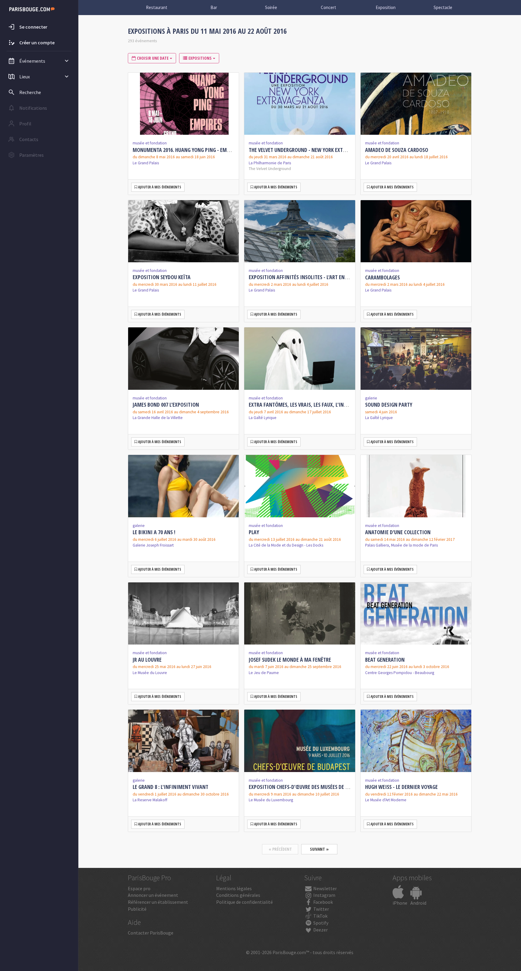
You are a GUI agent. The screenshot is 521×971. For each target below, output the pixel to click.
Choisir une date (153, 58)
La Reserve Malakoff (150, 799)
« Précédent (280, 849)
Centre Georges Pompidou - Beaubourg (399, 672)
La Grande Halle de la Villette (158, 417)
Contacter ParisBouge (150, 933)
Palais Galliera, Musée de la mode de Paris (401, 545)
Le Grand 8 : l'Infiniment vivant (170, 786)
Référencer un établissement (158, 902)
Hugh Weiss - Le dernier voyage (401, 786)
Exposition (386, 7)
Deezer (320, 930)
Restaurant (156, 7)
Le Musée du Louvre (150, 672)
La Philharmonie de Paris (270, 163)
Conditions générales (238, 895)
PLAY (254, 532)
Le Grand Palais (146, 163)
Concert (328, 7)
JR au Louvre (147, 659)
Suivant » (319, 849)
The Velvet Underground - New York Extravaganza (309, 149)
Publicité (137, 909)
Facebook (322, 902)
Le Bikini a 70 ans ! (154, 532)
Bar (213, 7)
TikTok (319, 916)
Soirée (271, 7)
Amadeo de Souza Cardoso (396, 149)
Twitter (320, 909)
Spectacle (443, 7)
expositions (200, 58)
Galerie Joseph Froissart (153, 545)
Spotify (320, 923)
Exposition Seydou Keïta (162, 277)
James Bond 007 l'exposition (166, 404)
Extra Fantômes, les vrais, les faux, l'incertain (305, 404)
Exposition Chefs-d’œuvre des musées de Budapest (308, 786)
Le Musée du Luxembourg (271, 799)
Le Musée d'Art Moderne (385, 799)
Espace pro (139, 888)
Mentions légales (234, 888)
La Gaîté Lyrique (262, 417)
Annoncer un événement (153, 895)
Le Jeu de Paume (264, 672)
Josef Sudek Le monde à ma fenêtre (290, 659)
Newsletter (324, 888)
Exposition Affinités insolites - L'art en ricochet (308, 277)
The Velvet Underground (270, 168)
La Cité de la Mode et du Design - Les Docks (286, 545)
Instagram (323, 895)
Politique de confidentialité (244, 902)
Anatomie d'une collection (398, 532)
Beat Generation (385, 659)
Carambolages (382, 277)
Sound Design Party (388, 404)
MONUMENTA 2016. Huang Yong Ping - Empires (186, 149)
